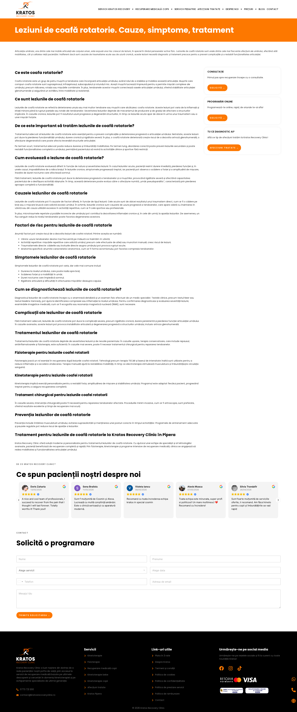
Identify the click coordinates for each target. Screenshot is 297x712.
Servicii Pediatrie (185, 9)
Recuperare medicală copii (152, 9)
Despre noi (232, 9)
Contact (272, 9)
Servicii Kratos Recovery (114, 9)
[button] (278, 500)
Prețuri (248, 9)
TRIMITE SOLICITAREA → (34, 615)
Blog (262, 9)
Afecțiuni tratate (209, 9)
